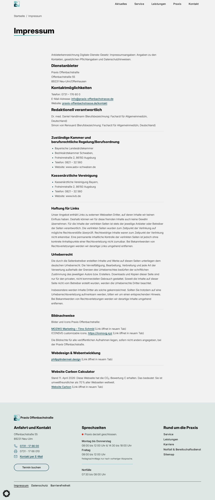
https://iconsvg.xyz (100, 333)
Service (139, 3)
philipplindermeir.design (66, 359)
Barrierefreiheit (60, 485)
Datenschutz (39, 485)
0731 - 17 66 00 (29, 445)
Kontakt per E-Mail (31, 456)
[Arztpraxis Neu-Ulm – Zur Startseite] (17, 4)
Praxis (177, 3)
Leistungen (159, 3)
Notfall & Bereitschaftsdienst (182, 449)
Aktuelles (121, 3)
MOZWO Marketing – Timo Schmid (72, 328)
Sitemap (169, 454)
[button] (6, 493)
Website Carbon (61, 386)
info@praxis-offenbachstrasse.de (92, 98)
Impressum (21, 485)
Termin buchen (31, 467)
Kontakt (194, 3)
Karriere (169, 444)
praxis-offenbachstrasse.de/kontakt (84, 103)
